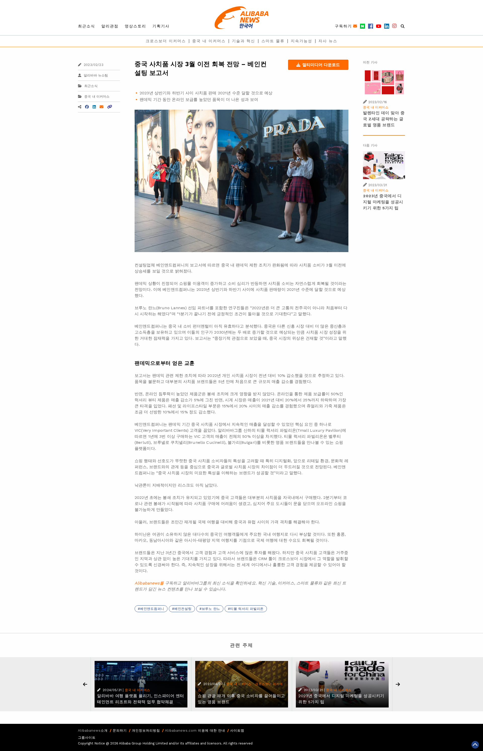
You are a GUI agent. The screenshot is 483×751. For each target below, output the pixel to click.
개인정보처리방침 (146, 730)
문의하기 (120, 730)
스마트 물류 (273, 41)
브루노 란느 (211, 609)
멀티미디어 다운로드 (321, 64)
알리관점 (109, 26)
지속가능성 (301, 41)
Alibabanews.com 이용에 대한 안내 (195, 730)
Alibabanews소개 (93, 730)
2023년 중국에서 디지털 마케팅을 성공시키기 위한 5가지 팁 (383, 201)
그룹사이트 (87, 737)
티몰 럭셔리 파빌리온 (247, 609)
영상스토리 (135, 26)
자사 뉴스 (327, 41)
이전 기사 (370, 62)
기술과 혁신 (243, 41)
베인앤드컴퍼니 (152, 609)
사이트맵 (237, 730)
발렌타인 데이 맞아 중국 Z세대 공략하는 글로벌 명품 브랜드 (384, 118)
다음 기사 (370, 145)
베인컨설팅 (183, 609)
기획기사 (161, 26)
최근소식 (86, 26)
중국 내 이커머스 (209, 41)
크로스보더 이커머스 (166, 41)
